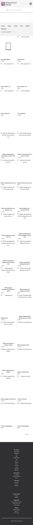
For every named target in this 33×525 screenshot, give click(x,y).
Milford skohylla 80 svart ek (8, 183)
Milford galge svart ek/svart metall (25, 209)
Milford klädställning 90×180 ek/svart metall (25, 317)
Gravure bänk (20, 59)
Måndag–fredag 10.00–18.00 (16, 502)
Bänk (21, 26)
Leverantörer (16, 468)
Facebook (16, 495)
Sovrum (16, 460)
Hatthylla (28, 26)
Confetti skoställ (21, 399)
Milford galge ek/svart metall (8, 371)
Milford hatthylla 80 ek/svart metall (8, 344)
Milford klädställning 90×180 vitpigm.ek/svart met (24, 235)
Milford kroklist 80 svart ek (24, 183)
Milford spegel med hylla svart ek (8, 236)
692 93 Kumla (16, 512)
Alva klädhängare (5, 59)
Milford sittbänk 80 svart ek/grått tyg (8, 209)
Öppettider (16, 485)
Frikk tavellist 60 (5, 113)
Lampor (16, 467)
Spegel (9, 26)
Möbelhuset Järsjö (16, 509)
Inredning (16, 465)
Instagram (16, 497)
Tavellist (15, 26)
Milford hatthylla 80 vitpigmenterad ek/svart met (8, 262)
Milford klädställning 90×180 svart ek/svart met (8, 155)
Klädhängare (4, 29)
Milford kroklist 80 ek (23, 372)
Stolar (17, 454)
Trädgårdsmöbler (16, 457)
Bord (16, 456)
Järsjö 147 (16, 511)
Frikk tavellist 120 (5, 86)
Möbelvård (16, 470)
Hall (16, 459)
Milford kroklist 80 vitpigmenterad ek (25, 290)
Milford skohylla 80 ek (23, 345)
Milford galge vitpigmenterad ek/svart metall (8, 289)
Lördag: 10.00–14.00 (16, 503)
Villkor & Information (16, 476)
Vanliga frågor (16, 474)
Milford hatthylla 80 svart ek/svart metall (25, 155)
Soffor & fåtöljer (16, 451)
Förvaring (16, 462)
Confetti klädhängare (7, 426)
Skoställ (3, 26)
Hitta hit (16, 484)
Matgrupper (16, 453)
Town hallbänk (21, 113)
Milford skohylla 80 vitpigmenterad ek (25, 263)
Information (16, 482)
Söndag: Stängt (16, 505)
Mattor (16, 464)
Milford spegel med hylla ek (8, 399)
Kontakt (16, 477)
